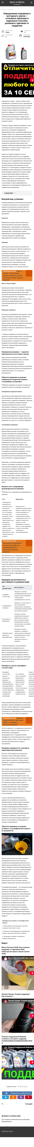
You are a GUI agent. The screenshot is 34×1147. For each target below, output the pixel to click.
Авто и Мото (17, 2)
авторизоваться (6, 1121)
